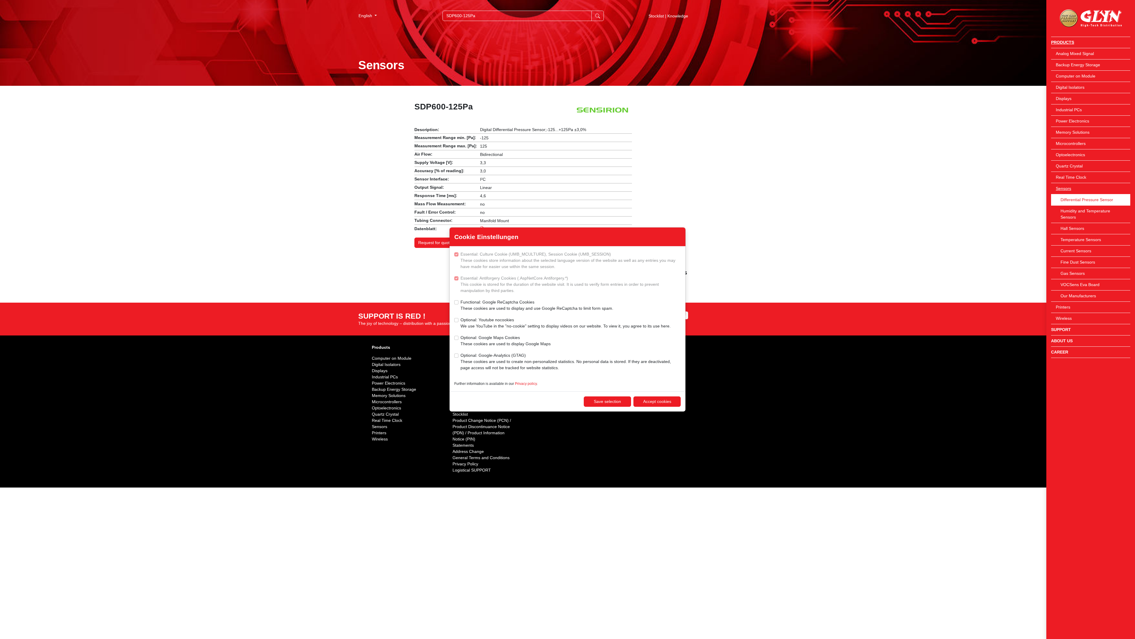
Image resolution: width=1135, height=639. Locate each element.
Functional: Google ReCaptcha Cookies (537, 305)
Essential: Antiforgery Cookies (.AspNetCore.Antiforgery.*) (560, 284)
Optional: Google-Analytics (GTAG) (566, 361)
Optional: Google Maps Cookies (506, 340)
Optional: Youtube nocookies (566, 322)
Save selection (607, 401)
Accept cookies (657, 401)
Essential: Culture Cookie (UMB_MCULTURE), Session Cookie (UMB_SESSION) (568, 260)
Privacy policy (526, 384)
